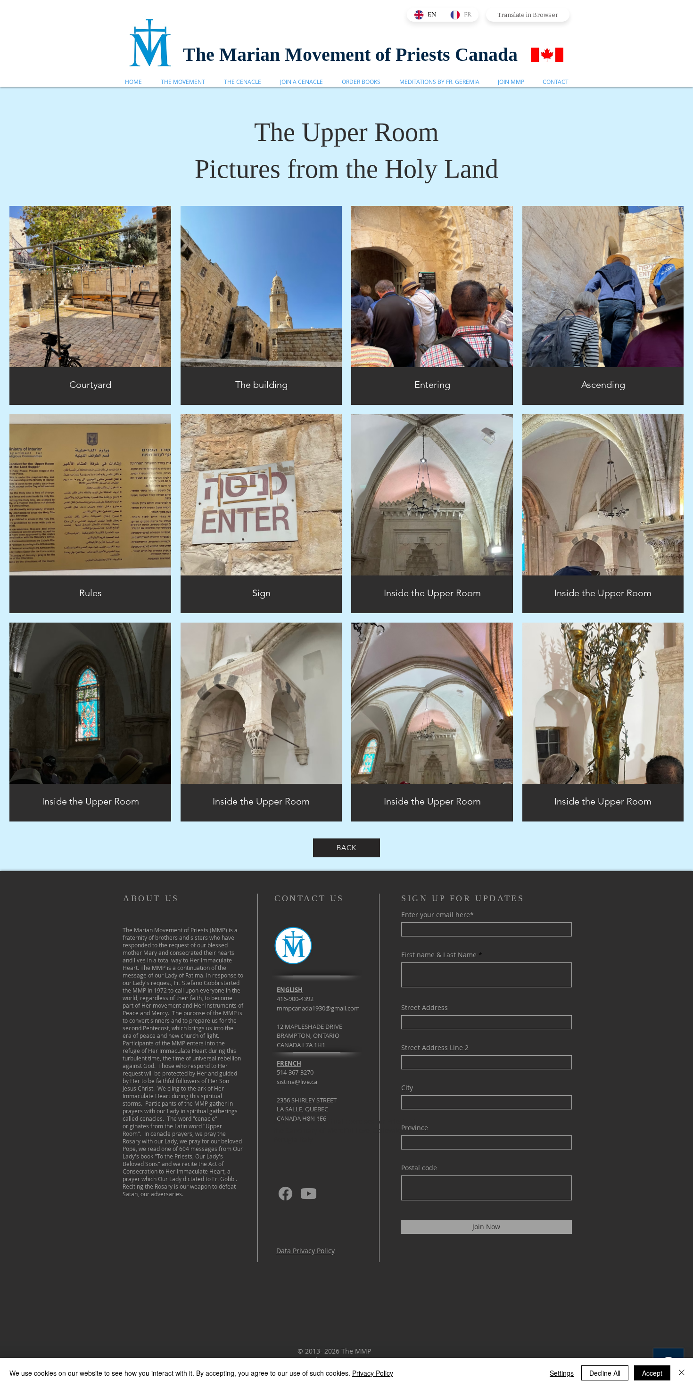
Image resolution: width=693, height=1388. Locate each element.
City (407, 1087)
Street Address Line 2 (435, 1047)
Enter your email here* (437, 915)
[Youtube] (308, 1193)
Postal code (419, 1168)
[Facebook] (285, 1193)
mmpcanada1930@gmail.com (318, 1008)
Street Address (424, 1007)
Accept (652, 1373)
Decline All (604, 1373)
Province (414, 1128)
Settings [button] (562, 1373)
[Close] (681, 1372)
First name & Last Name (439, 955)
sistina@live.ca (297, 1081)
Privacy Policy (372, 1373)
